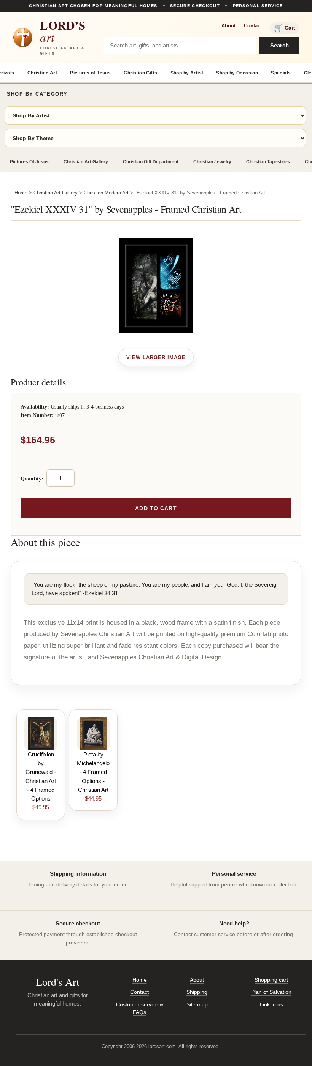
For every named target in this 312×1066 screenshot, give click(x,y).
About (228, 25)
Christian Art (42, 73)
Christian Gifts (140, 73)
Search (279, 45)
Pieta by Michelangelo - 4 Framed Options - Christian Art (93, 772)
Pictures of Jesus (90, 73)
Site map (197, 1004)
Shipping (196, 992)
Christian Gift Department (150, 161)
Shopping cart (271, 980)
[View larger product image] (156, 357)
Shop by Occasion (237, 73)
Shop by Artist (187, 73)
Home (20, 193)
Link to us (271, 1004)
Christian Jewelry (212, 161)
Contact (253, 25)
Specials (281, 73)
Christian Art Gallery (86, 161)
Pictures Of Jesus (29, 161)
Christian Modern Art (106, 193)
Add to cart (156, 508)
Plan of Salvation (271, 992)
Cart (284, 28)
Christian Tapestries (268, 161)
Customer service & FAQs (139, 1008)
